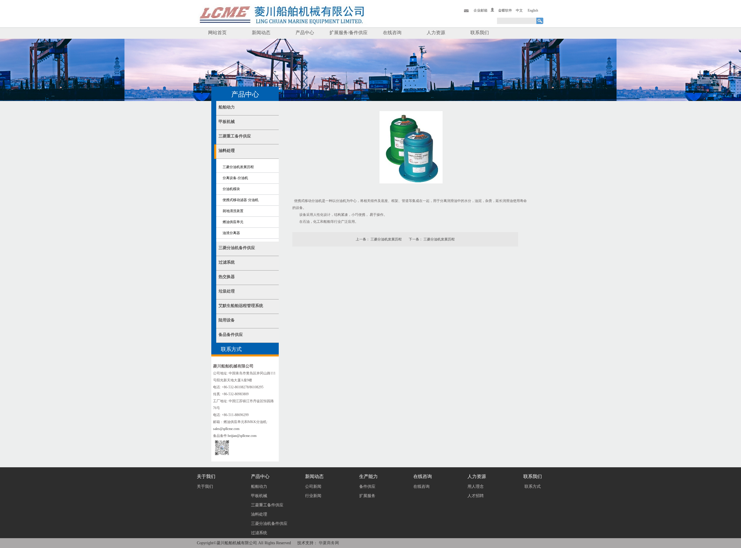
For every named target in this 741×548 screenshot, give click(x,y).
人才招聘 (475, 496)
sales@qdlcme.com (226, 429)
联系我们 (479, 32)
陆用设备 (227, 320)
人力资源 (436, 32)
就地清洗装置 (233, 211)
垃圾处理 (227, 291)
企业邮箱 (480, 10)
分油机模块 (231, 189)
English (533, 10)
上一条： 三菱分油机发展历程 (379, 239)
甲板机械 (227, 121)
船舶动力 (227, 107)
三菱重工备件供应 (235, 136)
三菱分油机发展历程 (238, 167)
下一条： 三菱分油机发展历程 (432, 239)
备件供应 (367, 486)
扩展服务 (367, 496)
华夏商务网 (329, 543)
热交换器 (227, 277)
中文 (519, 10)
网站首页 (217, 32)
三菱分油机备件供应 (237, 248)
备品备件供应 (231, 334)
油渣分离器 (231, 233)
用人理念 (475, 486)
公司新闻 (313, 486)
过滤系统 (227, 262)
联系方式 (532, 486)
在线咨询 (392, 32)
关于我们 (205, 486)
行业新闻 (313, 496)
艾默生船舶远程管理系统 (241, 306)
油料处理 (227, 150)
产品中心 (305, 32)
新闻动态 (261, 32)
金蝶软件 (505, 10)
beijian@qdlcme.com (242, 436)
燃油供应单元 (233, 222)
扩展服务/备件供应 (348, 32)
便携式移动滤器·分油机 (240, 200)
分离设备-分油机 (235, 178)
